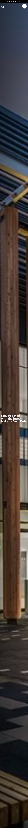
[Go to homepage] (14, 6)
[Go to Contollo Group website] (14, 1)
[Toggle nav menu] (24, 6)
